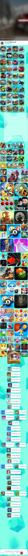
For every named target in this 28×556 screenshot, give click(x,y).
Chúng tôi (3, 552)
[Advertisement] (14, 534)
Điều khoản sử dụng (20, 552)
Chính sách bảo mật (10, 552)
